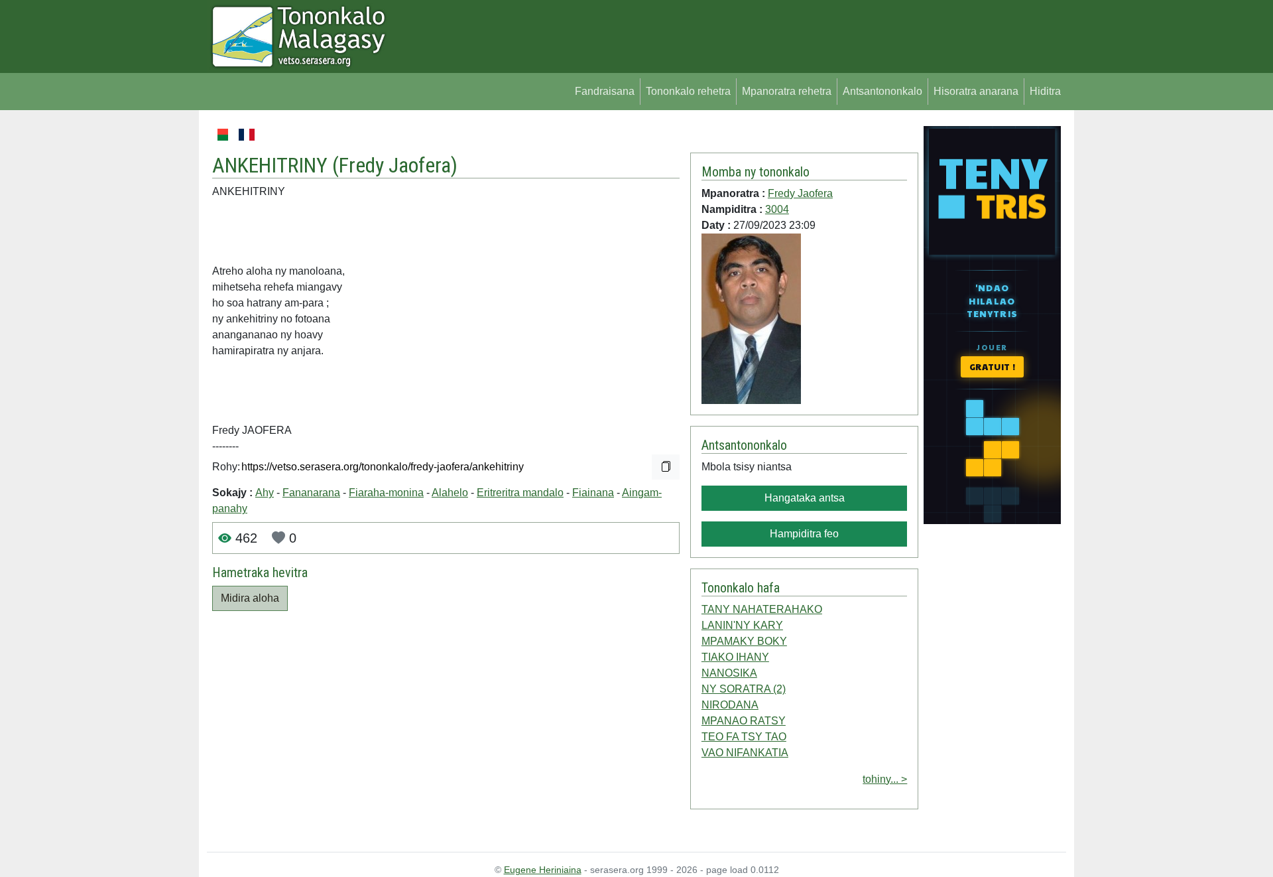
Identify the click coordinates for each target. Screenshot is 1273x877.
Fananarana (311, 492)
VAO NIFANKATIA (744, 752)
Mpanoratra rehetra (786, 91)
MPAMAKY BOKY (744, 641)
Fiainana (593, 492)
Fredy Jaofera (395, 165)
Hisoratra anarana (976, 91)
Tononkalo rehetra (688, 91)
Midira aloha (250, 598)
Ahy (264, 492)
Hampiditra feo (804, 533)
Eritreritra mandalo (520, 492)
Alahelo (450, 492)
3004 (777, 209)
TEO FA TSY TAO (743, 736)
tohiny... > (885, 779)
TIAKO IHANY (735, 657)
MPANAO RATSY (743, 720)
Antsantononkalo (882, 91)
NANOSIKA (729, 673)
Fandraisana (605, 91)
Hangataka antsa (804, 498)
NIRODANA (729, 704)
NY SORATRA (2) (743, 689)
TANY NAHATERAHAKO (761, 609)
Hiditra (1045, 91)
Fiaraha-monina (386, 492)
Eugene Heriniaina (542, 869)
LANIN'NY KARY (742, 625)
